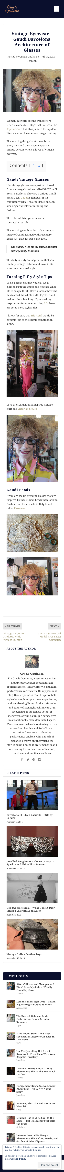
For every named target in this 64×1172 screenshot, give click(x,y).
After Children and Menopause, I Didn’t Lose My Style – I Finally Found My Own (35, 987)
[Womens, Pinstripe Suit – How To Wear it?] (11, 1105)
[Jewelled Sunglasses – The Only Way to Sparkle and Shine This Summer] (32, 841)
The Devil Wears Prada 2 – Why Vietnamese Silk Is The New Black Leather (35, 1071)
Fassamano (20, 508)
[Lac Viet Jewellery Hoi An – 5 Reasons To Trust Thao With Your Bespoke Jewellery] (11, 1053)
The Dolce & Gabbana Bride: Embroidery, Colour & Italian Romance (33, 1019)
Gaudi (24, 197)
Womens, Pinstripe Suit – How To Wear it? (35, 1105)
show (36, 165)
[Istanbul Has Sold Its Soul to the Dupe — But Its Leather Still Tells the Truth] (11, 1120)
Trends (19, 993)
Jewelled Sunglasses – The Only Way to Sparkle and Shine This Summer (30, 863)
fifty (46, 303)
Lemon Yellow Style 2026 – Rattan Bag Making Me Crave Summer (35, 1003)
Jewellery (20, 1060)
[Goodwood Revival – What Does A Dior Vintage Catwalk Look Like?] (32, 888)
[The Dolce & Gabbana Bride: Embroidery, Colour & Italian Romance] (11, 1018)
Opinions (20, 1127)
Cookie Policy (18, 1158)
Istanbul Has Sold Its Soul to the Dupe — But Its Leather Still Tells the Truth (35, 1120)
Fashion (32, 60)
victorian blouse (27, 408)
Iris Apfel (36, 315)
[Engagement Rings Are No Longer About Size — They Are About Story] (11, 1088)
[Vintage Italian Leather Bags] (32, 934)
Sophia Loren (14, 129)
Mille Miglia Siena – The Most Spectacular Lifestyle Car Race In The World (35, 1036)
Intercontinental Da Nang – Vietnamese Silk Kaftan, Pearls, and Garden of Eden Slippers (37, 1138)
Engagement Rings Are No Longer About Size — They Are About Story (35, 1088)
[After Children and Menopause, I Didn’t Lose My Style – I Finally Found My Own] (11, 986)
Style (18, 1025)
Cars (18, 1042)
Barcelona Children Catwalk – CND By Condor (30, 816)
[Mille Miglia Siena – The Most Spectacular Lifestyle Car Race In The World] (11, 1036)
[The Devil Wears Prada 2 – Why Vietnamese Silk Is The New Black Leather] (11, 1071)
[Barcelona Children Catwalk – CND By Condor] (32, 795)
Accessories (21, 1008)
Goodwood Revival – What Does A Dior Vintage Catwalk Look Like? (31, 909)
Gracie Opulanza (29, 56)
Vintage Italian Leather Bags (24, 954)
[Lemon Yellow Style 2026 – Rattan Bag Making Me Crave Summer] (11, 1004)
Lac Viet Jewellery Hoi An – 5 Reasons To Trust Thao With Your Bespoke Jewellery (35, 1054)
